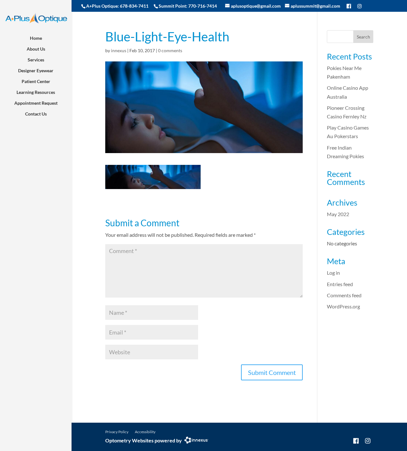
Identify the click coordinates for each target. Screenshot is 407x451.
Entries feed (340, 284)
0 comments (170, 50)
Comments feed (344, 295)
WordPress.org (343, 306)
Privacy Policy (116, 431)
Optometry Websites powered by (143, 440)
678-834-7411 (134, 6)
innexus (118, 50)
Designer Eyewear (35, 70)
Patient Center (36, 81)
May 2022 (338, 214)
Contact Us (36, 113)
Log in (333, 273)
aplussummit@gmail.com (315, 6)
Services (36, 59)
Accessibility (145, 431)
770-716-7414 (202, 6)
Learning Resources (36, 92)
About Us (36, 49)
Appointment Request (36, 103)
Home (36, 38)
